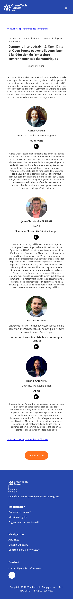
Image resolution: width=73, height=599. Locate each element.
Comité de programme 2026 (24, 549)
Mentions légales (17, 517)
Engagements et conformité (23, 522)
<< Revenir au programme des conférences (27, 28)
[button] (66, 8)
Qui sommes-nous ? (19, 512)
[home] (16, 7)
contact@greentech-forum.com (25, 568)
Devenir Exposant (18, 544)
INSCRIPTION (36, 455)
